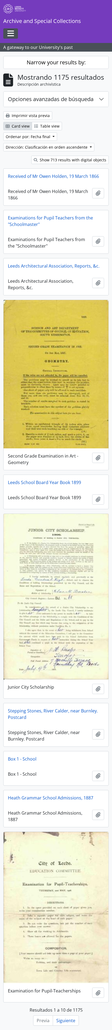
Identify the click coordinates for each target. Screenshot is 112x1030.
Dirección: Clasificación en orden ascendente (47, 147)
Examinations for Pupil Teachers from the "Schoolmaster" (50, 221)
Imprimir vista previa (30, 115)
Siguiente (65, 1021)
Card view (20, 126)
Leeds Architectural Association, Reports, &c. (53, 266)
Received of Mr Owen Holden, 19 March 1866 (53, 176)
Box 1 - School (22, 759)
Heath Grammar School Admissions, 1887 (50, 798)
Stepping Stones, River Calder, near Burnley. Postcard (53, 714)
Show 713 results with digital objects (72, 159)
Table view (49, 126)
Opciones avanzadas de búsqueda (51, 99)
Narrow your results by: (56, 62)
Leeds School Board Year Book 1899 (44, 482)
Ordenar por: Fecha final (28, 136)
